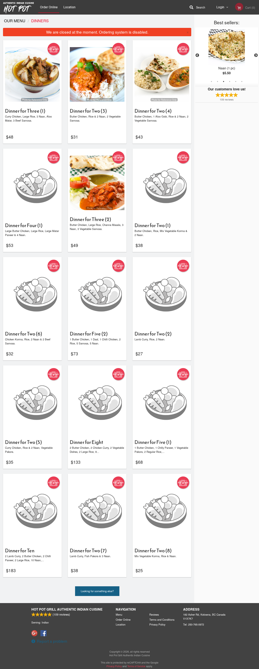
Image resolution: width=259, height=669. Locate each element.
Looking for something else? (97, 591)
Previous (197, 55)
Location (69, 7)
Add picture (53, 49)
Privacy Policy (157, 624)
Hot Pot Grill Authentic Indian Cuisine (67, 609)
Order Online (49, 7)
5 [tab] (236, 81)
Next (256, 55)
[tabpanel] (226, 55)
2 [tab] (217, 81)
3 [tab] (224, 81)
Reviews (154, 614)
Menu (119, 614)
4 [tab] (230, 81)
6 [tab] (242, 81)
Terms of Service (136, 666)
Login (220, 7)
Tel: (193, 624)
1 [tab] (211, 81)
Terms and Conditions (161, 619)
